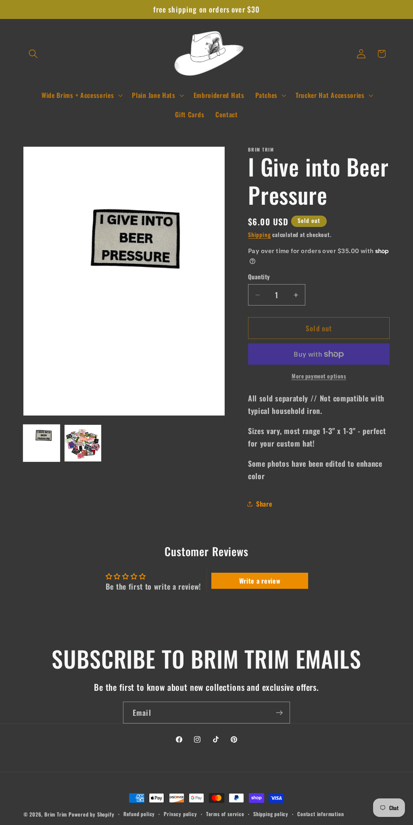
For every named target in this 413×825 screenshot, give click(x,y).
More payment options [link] (319, 376)
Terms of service (225, 814)
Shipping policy (270, 814)
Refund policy (139, 814)
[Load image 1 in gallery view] (41, 443)
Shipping (259, 235)
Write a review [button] (260, 581)
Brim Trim (55, 814)
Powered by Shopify (92, 814)
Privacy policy (180, 814)
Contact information (320, 814)
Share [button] (264, 504)
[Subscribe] (279, 712)
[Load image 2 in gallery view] (83, 443)
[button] (33, 54)
